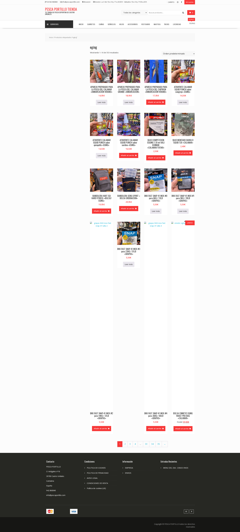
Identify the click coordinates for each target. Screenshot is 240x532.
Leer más (102, 102)
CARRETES (91, 24)
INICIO (81, 24)
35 (159, 444)
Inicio (51, 37)
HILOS (121, 24)
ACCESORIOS (133, 24)
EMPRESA (129, 468)
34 (152, 444)
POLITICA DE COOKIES (96, 468)
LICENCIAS (177, 24)
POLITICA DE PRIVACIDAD (97, 473)
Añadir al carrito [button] (154, 102)
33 (146, 444)
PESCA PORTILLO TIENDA (61, 9)
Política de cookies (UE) (96, 488)
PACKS (166, 24)
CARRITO (171, 2)
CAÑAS (101, 24)
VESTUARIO (145, 24)
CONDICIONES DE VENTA (97, 483)
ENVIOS (128, 473)
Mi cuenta (189, 2)
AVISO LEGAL (92, 478)
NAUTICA (157, 24)
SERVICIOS (54, 24)
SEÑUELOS (112, 24)
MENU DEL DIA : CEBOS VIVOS (175, 468)
